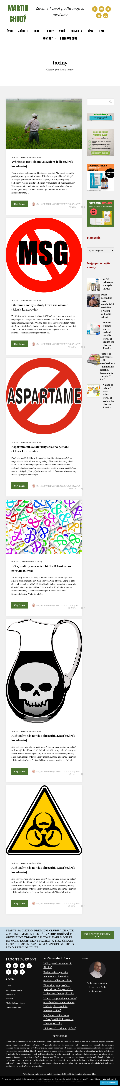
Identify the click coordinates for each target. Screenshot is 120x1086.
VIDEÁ (62, 31)
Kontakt (9, 998)
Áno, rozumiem (109, 1082)
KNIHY (50, 31)
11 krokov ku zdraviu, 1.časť (59, 1028)
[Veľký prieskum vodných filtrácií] (93, 284)
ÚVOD (10, 31)
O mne (8, 985)
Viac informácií (109, 1079)
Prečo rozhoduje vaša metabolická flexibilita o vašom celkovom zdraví (57, 976)
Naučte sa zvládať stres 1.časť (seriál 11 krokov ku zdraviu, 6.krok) (58, 1019)
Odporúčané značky (14, 989)
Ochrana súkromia (13, 1007)
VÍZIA (90, 31)
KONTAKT (48, 38)
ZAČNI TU (23, 31)
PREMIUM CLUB (68, 38)
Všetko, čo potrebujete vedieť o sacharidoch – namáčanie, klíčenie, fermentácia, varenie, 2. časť (107, 366)
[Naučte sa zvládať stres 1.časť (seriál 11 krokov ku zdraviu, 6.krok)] (93, 390)
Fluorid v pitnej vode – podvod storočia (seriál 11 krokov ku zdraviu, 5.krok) (108, 335)
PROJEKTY (76, 31)
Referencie (10, 994)
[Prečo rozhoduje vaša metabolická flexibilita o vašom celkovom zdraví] (93, 300)
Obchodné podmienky (15, 1003)
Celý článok (19, 204)
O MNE (102, 31)
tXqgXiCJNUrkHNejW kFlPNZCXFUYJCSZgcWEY (58, 204)
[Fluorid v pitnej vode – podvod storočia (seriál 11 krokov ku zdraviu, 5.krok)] (93, 328)
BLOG (37, 31)
